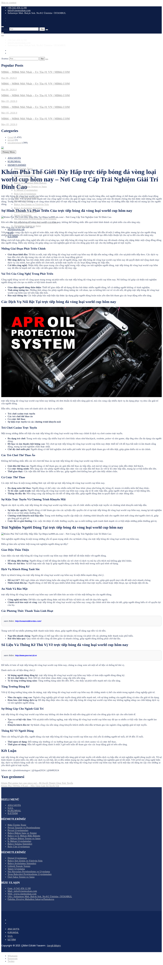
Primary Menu (9, 152)
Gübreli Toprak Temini (25, 211)
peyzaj (11, 140)
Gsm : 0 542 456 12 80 (19, 888)
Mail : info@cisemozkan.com (22, 891)
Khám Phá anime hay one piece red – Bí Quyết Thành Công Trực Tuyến (37, 783)
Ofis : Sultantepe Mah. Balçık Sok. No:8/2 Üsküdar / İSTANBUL (40, 896)
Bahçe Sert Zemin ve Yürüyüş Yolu (31, 204)
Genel (11, 137)
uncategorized (15, 142)
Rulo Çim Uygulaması (25, 193)
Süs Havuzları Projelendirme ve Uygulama (35, 218)
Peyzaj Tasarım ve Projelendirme (30, 172)
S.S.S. (10, 233)
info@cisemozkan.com (19, 10)
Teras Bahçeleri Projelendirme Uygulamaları (36, 222)
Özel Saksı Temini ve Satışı (27, 226)
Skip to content (8, 2)
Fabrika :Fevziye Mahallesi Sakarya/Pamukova (31, 899)
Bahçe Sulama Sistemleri (26, 197)
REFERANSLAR (16, 229)
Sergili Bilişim (54, 945)
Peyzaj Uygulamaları (24, 175)
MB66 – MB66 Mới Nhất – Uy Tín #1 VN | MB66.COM (35, 72)
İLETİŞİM (13, 236)
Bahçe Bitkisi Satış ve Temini (28, 179)
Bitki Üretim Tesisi (23, 168)
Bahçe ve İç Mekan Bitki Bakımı (30, 183)
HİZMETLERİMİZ (17, 165)
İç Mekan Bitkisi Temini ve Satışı (30, 186)
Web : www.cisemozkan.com (22, 893)
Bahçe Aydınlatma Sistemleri (28, 208)
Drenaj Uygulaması (23, 201)
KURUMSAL (14, 161)
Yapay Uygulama (22, 215)
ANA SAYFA (14, 158)
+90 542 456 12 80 (17, 7)
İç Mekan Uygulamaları (26, 190)
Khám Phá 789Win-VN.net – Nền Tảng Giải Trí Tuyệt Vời (30, 785)
